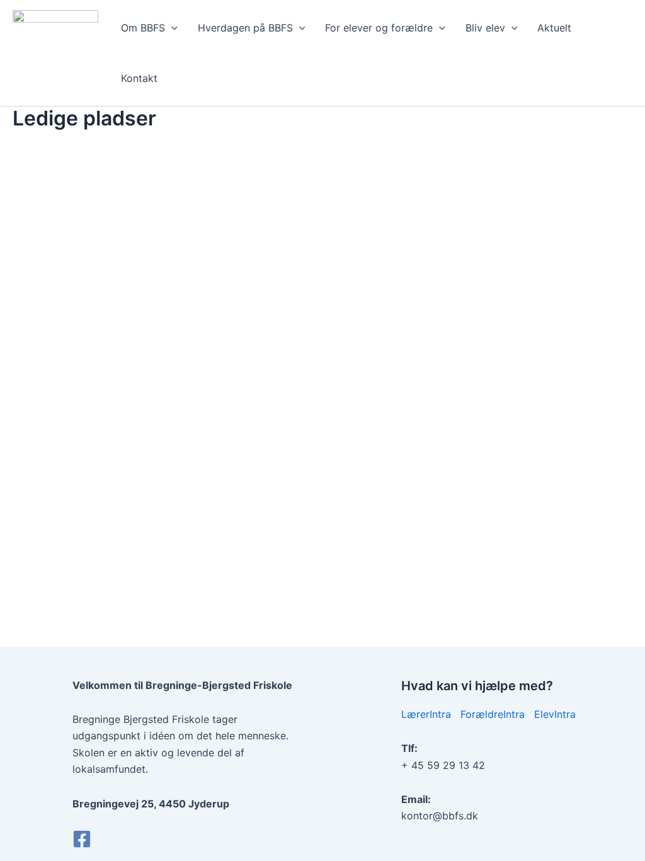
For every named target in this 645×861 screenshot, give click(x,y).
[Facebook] (81, 838)
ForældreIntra (492, 714)
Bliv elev (485, 27)
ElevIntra (555, 714)
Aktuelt (554, 27)
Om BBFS (143, 27)
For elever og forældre (379, 27)
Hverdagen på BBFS (245, 27)
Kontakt (139, 78)
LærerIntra (426, 714)
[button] (171, 28)
